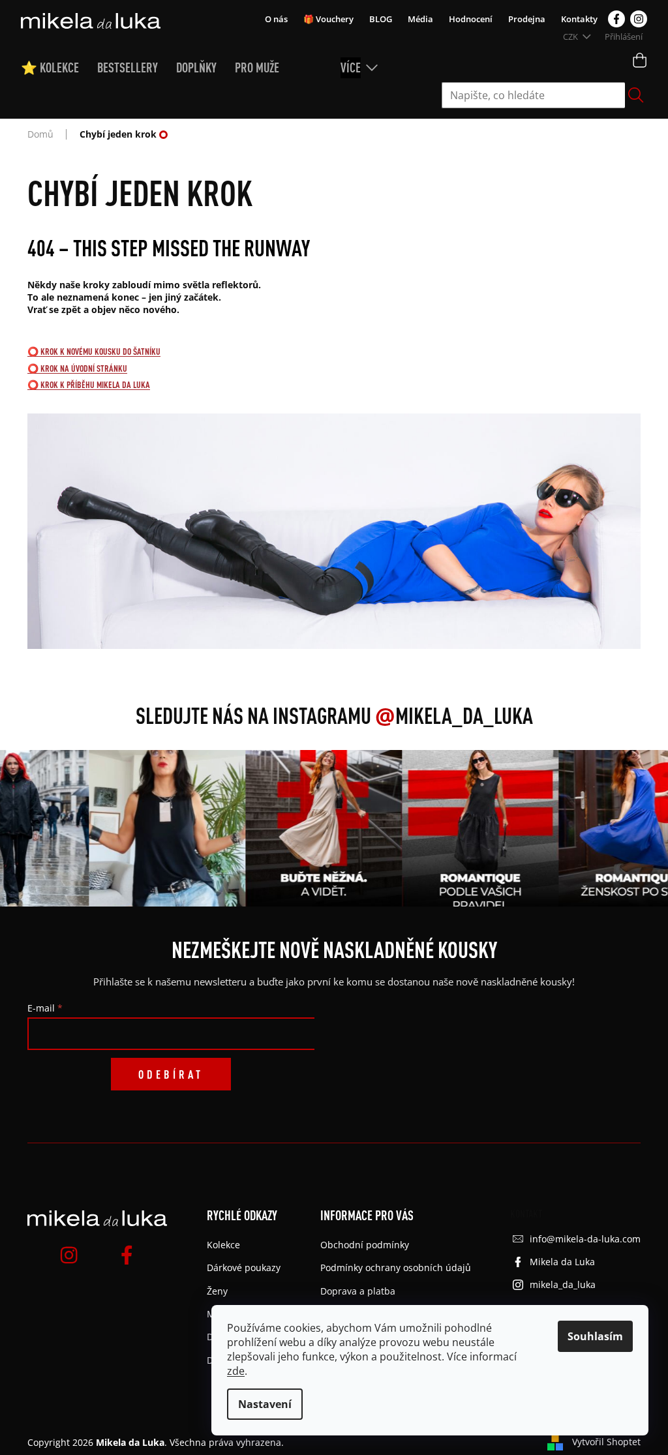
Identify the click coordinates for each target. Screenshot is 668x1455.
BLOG (380, 19)
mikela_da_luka (563, 1284)
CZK (571, 36)
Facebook (616, 18)
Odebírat (171, 1074)
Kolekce (223, 1244)
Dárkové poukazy (244, 1267)
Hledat (636, 95)
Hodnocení (471, 19)
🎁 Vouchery (328, 19)
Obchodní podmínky (364, 1244)
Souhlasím (595, 1336)
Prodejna (526, 19)
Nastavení (265, 1404)
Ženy (217, 1291)
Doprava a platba (357, 1291)
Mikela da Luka (562, 1261)
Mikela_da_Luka (454, 715)
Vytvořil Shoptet (606, 1441)
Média (420, 19)
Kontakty (579, 19)
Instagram (638, 18)
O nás (276, 19)
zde (236, 1371)
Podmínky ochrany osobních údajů (395, 1267)
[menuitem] (59, 68)
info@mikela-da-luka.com (585, 1239)
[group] (156, 828)
